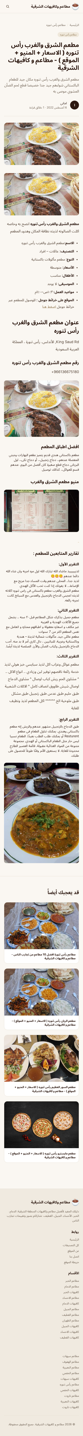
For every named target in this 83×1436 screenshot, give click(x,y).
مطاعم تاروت (71, 1395)
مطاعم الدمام (71, 1286)
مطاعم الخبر (72, 1280)
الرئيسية (74, 25)
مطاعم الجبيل (71, 1309)
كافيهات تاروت (70, 1407)
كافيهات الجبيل (70, 1326)
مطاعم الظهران (70, 1320)
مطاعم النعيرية (71, 1367)
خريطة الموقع (71, 1262)
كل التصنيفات (71, 1245)
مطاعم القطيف (70, 1314)
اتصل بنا (74, 1256)
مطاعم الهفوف (70, 1361)
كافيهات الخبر (71, 1292)
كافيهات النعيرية (70, 1401)
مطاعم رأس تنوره (55, 25)
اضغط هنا (49, 307)
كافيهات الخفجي (69, 1390)
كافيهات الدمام (70, 1303)
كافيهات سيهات (70, 1378)
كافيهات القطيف (69, 1337)
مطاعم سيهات (71, 1356)
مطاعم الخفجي (70, 1373)
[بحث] (7, 6)
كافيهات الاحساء (70, 1331)
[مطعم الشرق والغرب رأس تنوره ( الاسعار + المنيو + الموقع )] (41, 194)
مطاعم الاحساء (71, 1297)
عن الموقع (73, 1250)
